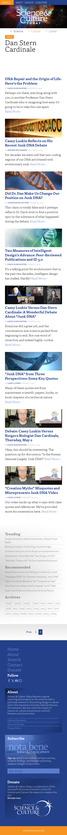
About (19, 2)
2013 (43, 608)
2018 (8, 608)
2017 (15, 608)
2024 (17, 603)
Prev (29, 632)
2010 (8, 613)
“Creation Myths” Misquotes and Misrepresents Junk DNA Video (32, 490)
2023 (26, 603)
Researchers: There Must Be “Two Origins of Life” (30, 555)
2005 (46, 613)
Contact (14, 664)
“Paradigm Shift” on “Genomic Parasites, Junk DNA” (32, 576)
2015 (29, 608)
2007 (31, 613)
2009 (15, 613)
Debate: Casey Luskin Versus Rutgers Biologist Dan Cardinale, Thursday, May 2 (32, 435)
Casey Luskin (14, 383)
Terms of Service (15, 724)
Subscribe (41, 2)
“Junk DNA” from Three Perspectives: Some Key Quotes (31, 375)
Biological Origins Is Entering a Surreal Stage (28, 546)
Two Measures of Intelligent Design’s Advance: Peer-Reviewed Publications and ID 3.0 (33, 255)
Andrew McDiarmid (17, 150)
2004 (53, 613)
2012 (50, 608)
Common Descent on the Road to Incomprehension (32, 551)
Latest (53, 31)
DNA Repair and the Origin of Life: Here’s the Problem (33, 80)
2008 (23, 613)
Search (14, 659)
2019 (57, 603)
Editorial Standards (16, 720)
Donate (29, 2)
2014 (36, 608)
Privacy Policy (14, 728)
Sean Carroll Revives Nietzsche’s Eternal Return (29, 590)
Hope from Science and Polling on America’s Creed (31, 572)
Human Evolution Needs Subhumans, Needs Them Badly (31, 540)
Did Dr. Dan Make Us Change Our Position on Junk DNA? (32, 195)
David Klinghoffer (17, 88)
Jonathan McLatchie (18, 202)
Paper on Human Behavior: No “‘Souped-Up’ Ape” (30, 581)
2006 (38, 613)
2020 (50, 603)
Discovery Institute (34, 830)
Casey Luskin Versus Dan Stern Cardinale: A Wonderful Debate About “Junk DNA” (31, 312)
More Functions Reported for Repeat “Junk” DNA (30, 585)
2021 (43, 603)
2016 (22, 608)
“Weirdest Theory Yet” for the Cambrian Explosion (31, 560)
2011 (56, 608)
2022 (35, 603)
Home (13, 649)
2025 (8, 603)
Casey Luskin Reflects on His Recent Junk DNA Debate (29, 142)
